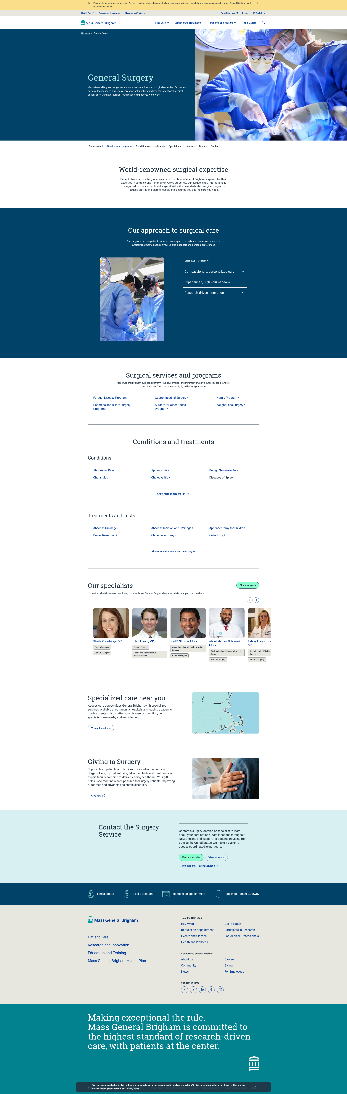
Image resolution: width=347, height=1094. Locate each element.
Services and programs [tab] (119, 146)
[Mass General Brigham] (98, 22)
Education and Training (135, 13)
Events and (194, 936)
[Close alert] (257, 3)
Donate (245, 13)
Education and (107, 953)
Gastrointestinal (170, 397)
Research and (108, 945)
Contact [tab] (215, 146)
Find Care (160, 22)
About (187, 959)
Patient (98, 937)
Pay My (188, 923)
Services (85, 33)
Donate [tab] (203, 146)
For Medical (241, 936)
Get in (232, 923)
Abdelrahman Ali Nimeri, (224, 643)
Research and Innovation (109, 13)
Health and (194, 942)
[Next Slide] (256, 600)
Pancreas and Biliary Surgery (111, 406)
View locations (216, 857)
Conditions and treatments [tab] (150, 146)
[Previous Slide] (250, 600)
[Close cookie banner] (255, 1087)
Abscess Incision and (171, 528)
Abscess (105, 528)
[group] (105, 635)
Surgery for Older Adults (170, 406)
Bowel (104, 535)
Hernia (226, 397)
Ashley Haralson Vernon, (264, 643)
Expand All (189, 261)
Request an (197, 930)
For (234, 971)
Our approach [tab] (96, 146)
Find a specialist (191, 857)
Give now (96, 795)
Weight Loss (229, 405)
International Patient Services (198, 865)
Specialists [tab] (175, 146)
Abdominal (103, 470)
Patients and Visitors (221, 22)
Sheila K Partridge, (107, 641)
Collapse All (204, 261)
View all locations (100, 728)
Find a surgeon (248, 585)
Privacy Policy (132, 1088)
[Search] (263, 22)
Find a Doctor (249, 22)
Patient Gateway (228, 13)
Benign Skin (222, 470)
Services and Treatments (187, 22)
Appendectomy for (227, 528)
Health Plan (86, 13)
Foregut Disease (110, 397)
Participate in (239, 930)
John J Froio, (143, 641)
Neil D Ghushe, (183, 641)
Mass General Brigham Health (117, 960)
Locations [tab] (190, 146)
